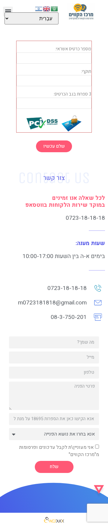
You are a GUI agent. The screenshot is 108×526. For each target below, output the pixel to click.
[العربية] (54, 8)
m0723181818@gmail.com (52, 302)
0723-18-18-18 (85, 218)
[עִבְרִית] (39, 8)
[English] (47, 8)
